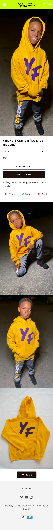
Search (26, 488)
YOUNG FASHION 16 (24, 505)
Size (7, 151)
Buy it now (24, 174)
